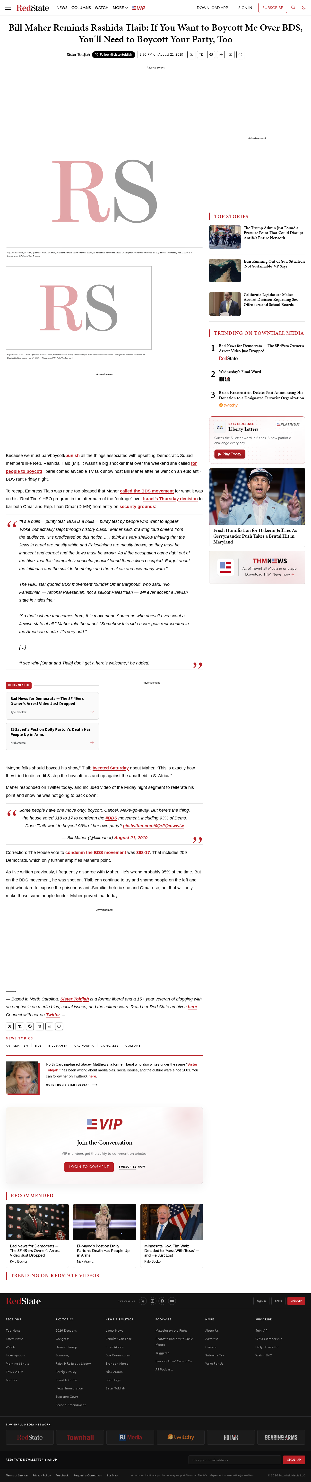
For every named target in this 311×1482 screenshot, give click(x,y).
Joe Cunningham (118, 1355)
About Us (212, 1330)
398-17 (143, 852)
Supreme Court (67, 1396)
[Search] (293, 8)
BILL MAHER (58, 1045)
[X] (143, 1301)
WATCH (102, 7)
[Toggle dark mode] (303, 8)
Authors (11, 1380)
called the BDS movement (147, 491)
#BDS (111, 818)
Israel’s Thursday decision (170, 498)
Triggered (163, 1353)
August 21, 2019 (130, 837)
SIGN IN (245, 7)
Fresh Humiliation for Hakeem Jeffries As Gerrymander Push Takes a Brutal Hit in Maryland (255, 536)
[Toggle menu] (8, 8)
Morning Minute (17, 1363)
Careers (210, 1347)
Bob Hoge (113, 1380)
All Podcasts (164, 1369)
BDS (38, 1045)
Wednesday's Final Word (240, 371)
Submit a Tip (214, 1355)
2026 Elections (66, 1330)
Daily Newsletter (267, 1347)
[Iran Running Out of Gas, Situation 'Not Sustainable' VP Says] (225, 271)
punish (72, 455)
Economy (62, 1355)
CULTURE (132, 1045)
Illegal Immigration (69, 1388)
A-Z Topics (65, 1319)
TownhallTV (14, 1372)
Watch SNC (263, 1355)
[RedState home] (23, 1301)
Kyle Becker (18, 1261)
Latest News (14, 1339)
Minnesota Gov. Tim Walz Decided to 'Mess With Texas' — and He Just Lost (171, 1251)
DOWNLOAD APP (212, 7)
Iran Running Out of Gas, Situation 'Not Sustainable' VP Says (274, 264)
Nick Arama (85, 1261)
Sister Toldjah (78, 54)
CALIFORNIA (84, 1045)
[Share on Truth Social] (201, 54)
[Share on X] (191, 54)
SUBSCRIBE (272, 7)
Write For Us (214, 1363)
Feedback (62, 1475)
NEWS (62, 7)
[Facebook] (162, 1301)
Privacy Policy (42, 1475)
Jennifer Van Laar (118, 1339)
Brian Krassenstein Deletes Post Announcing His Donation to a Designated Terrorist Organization (261, 394)
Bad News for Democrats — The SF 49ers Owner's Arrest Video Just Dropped (35, 1251)
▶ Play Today (229, 454)
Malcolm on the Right (171, 1330)
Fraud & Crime (66, 1380)
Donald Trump (66, 1347)
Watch (10, 1347)
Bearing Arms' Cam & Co (174, 1361)
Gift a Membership (268, 1339)
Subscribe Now (132, 1166)
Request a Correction (87, 1475)
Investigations (16, 1355)
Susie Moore (115, 1347)
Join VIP (296, 1301)
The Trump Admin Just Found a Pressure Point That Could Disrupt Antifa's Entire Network (273, 233)
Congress (62, 1339)
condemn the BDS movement (95, 852)
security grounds (137, 506)
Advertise (211, 1339)
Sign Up (294, 1460)
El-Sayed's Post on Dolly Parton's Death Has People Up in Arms (103, 1251)
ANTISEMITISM (17, 1045)
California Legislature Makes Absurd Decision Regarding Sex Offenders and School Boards (271, 299)
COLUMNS (81, 7)
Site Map (112, 1475)
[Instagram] (152, 1301)
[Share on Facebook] (211, 54)
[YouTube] (172, 1301)
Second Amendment (71, 1405)
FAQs (278, 1301)
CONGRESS (110, 1045)
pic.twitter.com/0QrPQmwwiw (153, 825)
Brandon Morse (117, 1363)
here (192, 1006)
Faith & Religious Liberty (73, 1363)
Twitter (53, 1014)
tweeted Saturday (111, 768)
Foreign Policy (66, 1372)
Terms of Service (17, 1475)
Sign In (261, 1301)
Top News (13, 1330)
